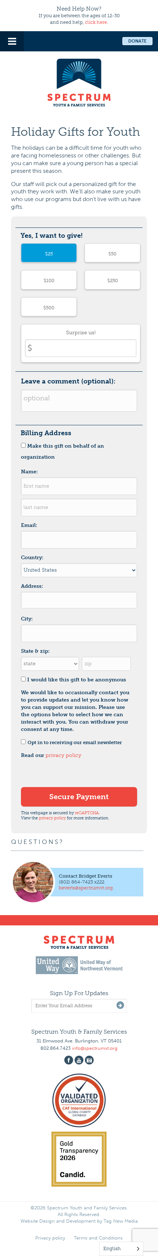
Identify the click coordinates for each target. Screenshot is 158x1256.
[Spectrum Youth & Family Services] (79, 81)
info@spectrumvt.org (95, 1048)
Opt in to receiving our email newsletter (75, 742)
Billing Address (46, 433)
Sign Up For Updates (79, 993)
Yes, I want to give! (52, 236)
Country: (32, 557)
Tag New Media (121, 1221)
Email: (29, 525)
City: (27, 619)
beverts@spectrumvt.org (86, 888)
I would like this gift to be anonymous (76, 680)
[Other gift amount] (80, 343)
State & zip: (35, 651)
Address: (32, 586)
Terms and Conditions (98, 1238)
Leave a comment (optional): (68, 381)
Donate (137, 41)
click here (96, 22)
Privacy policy (50, 1238)
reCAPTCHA (87, 812)
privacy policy (63, 755)
